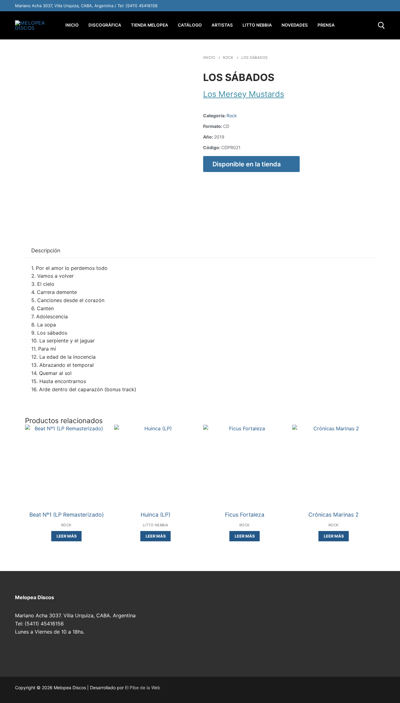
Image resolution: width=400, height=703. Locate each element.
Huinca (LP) (155, 514)
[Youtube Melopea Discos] (326, 5)
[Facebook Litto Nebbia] (366, 5)
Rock (228, 57)
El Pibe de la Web (142, 687)
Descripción (45, 250)
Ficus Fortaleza (244, 514)
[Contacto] (379, 5)
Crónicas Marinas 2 (333, 514)
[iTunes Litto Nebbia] (353, 5)
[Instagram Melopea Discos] (300, 5)
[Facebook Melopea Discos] (313, 5)
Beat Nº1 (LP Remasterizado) (66, 514)
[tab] (46, 251)
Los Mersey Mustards (243, 94)
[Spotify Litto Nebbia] (340, 5)
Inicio (209, 57)
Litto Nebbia (155, 525)
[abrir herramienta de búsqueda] (381, 25)
